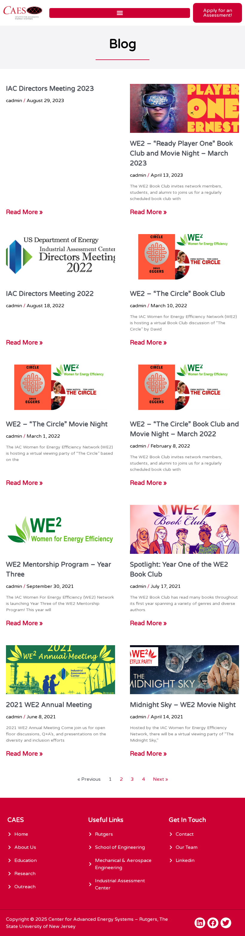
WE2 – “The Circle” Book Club (177, 294)
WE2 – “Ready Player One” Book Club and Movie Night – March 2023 (181, 153)
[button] (120, 13)
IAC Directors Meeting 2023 (50, 89)
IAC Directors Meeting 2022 (50, 294)
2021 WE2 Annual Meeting (49, 705)
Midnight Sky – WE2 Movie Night (183, 705)
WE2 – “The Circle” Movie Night (57, 424)
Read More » (24, 212)
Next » (160, 779)
